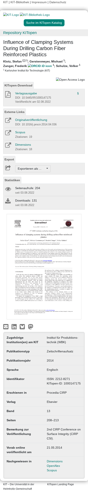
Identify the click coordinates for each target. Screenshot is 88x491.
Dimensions (23, 144)
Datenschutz (57, 2)
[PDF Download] (7, 95)
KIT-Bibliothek (20, 2)
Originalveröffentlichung (31, 120)
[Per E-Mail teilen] (6, 326)
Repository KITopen (20, 33)
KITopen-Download (18, 85)
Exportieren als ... (32, 168)
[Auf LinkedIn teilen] (14, 326)
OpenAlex (53, 465)
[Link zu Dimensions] (7, 146)
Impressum (39, 2)
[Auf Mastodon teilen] (30, 326)
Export (9, 159)
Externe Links (14, 112)
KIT (5, 2)
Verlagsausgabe (26, 93)
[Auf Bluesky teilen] (23, 326)
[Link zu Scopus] (7, 134)
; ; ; (41, 65)
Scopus (20, 132)
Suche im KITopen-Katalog (44, 22)
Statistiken (12, 180)
